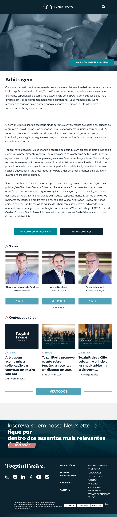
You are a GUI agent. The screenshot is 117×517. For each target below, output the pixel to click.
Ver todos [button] (58, 391)
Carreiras (66, 482)
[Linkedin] (23, 477)
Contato (65, 489)
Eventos (92, 480)
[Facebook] (15, 477)
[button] (103, 7)
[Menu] (6, 7)
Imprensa (93, 483)
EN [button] (109, 7)
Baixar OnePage (82, 231)
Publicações (94, 472)
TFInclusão (94, 469)
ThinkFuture (95, 476)
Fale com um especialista (92, 62)
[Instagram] (7, 477)
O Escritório (67, 465)
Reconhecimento (97, 465)
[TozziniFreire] (58, 6)
